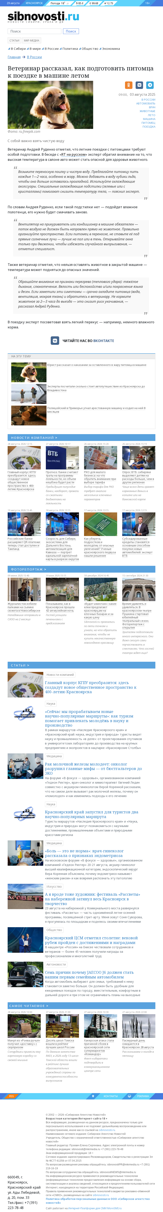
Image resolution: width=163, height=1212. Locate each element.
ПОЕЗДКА (149, 126)
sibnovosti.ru (107, 1130)
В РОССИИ (148, 99)
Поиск (71, 31)
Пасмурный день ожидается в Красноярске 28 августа (138, 1043)
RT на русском (73, 154)
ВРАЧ (152, 107)
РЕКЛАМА (143, 1096)
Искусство (54, 886)
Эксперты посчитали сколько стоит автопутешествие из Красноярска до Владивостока (96, 388)
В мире (35, 48)
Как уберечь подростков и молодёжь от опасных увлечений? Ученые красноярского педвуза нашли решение (100, 547)
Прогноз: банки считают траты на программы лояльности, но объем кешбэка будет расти (62, 477)
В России (52, 48)
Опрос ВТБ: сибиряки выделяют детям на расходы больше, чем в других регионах (138, 477)
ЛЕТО (151, 115)
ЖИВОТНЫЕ (147, 111)
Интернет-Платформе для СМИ (87, 1208)
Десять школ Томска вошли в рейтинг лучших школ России (60, 1043)
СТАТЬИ (20, 665)
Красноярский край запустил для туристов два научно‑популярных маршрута (91, 814)
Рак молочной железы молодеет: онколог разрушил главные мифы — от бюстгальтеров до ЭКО (93, 768)
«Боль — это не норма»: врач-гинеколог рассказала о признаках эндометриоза (84, 853)
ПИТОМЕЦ (148, 123)
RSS (11, 1096)
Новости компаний (60, 675)
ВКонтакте (103, 340)
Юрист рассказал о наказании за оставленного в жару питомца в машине (96, 365)
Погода (55, 3)
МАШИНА (149, 119)
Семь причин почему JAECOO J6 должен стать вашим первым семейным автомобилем (89, 975)
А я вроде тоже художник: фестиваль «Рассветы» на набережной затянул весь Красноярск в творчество (92, 899)
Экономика (111, 48)
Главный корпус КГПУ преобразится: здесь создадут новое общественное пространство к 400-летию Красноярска (22, 480)
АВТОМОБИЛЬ (145, 103)
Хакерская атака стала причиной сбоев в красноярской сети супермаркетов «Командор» (99, 1047)
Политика (70, 48)
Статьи (14, 40)
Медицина (54, 756)
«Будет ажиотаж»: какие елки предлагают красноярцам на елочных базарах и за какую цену (100, 610)
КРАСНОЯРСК (34, 3)
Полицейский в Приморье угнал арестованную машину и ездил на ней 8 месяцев (96, 410)
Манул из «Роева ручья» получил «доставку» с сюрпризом (24, 1043)
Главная (14, 57)
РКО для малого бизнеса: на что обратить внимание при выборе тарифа (100, 477)
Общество (90, 48)
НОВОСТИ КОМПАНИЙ (34, 437)
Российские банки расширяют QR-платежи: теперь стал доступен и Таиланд (24, 544)
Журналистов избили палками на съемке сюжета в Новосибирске (24, 607)
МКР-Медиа (31, 40)
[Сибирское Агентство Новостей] (43, 15)
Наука (50, 704)
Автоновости (56, 964)
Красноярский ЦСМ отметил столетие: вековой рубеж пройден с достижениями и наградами (91, 940)
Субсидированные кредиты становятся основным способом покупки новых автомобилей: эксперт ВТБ (137, 547)
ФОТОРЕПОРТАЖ (28, 569)
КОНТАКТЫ (111, 1096)
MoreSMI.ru (114, 1208)
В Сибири (18, 48)
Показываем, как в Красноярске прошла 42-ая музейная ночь (60, 607)
